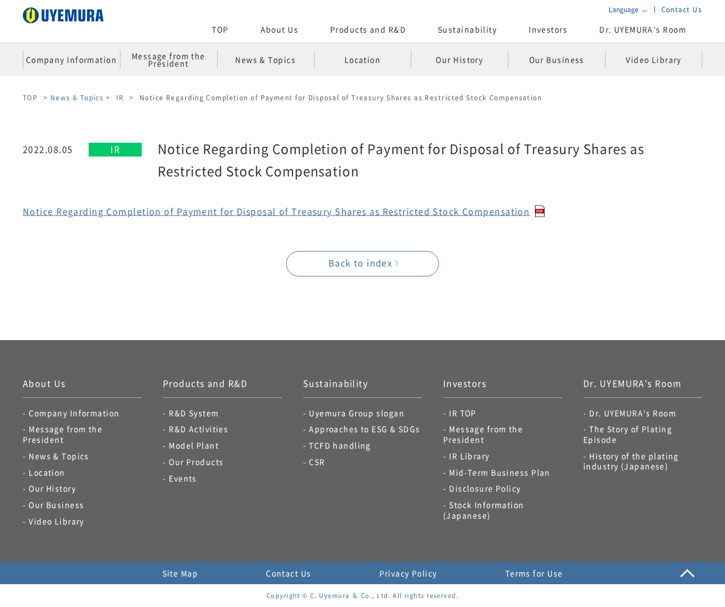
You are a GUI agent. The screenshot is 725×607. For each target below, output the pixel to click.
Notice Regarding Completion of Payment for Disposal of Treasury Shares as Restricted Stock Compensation (276, 211)
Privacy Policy (408, 573)
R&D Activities (198, 428)
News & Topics (77, 97)
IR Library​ (469, 455)
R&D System (194, 412)
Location (47, 472)
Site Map (180, 573)
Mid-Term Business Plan (499, 472)
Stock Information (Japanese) (483, 510)
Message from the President (62, 434)
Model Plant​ (194, 445)
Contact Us (681, 9)
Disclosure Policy (485, 488)
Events (183, 478)
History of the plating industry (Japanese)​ (631, 461)
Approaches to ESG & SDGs (364, 428)
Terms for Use (534, 573)
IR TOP (463, 412)
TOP (220, 29)
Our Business (56, 504)
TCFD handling (340, 445)
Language (623, 9)
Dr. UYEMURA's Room (642, 29)
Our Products (196, 461)
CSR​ (317, 461)
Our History (52, 488)
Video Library (56, 521)
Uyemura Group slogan (356, 412)
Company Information (74, 412)
